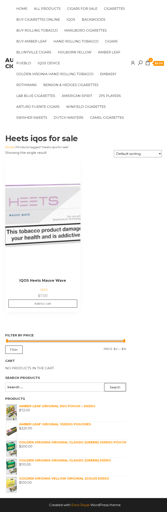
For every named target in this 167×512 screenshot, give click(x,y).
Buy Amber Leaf (31, 41)
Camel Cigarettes (107, 117)
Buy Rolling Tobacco (37, 30)
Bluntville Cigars (33, 52)
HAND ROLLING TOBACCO (76, 41)
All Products (47, 9)
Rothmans (26, 85)
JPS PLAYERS (110, 96)
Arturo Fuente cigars (38, 107)
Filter (14, 350)
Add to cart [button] (42, 303)
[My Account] (133, 62)
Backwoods (93, 19)
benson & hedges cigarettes (71, 85)
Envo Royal (80, 505)
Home (21, 9)
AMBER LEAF (109, 52)
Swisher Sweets (31, 117)
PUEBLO (23, 63)
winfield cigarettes (86, 107)
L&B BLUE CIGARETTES (35, 96)
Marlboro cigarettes (85, 30)
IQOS (71, 19)
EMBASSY (108, 74)
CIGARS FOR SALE (82, 9)
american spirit (77, 96)
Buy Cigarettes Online (38, 19)
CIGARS (111, 41)
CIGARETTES (114, 9)
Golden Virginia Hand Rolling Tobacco (55, 74)
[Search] (140, 62)
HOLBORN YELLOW (75, 52)
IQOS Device (49, 63)
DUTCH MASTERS (69, 117)
